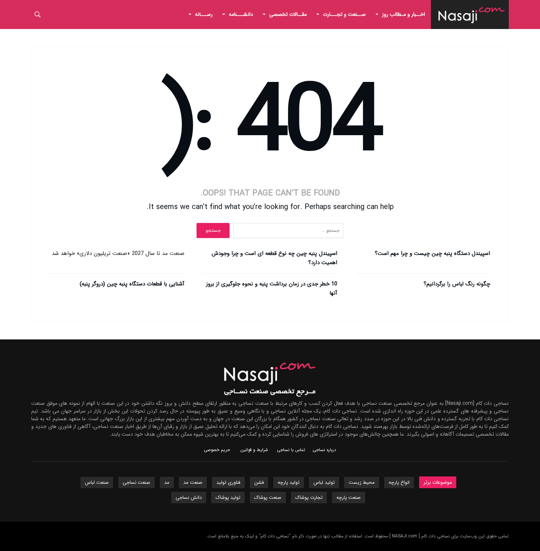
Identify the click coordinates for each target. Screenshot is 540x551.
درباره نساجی (324, 449)
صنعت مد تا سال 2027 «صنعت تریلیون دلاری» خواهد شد (118, 253)
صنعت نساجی (136, 482)
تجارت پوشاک (309, 497)
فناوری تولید (228, 482)
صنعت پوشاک (267, 497)
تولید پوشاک (228, 497)
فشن (259, 482)
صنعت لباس (97, 482)
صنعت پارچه (348, 497)
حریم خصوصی (217, 449)
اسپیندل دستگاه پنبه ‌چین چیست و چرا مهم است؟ (432, 253)
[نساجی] (471, 5)
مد (166, 482)
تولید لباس (324, 482)
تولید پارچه (288, 482)
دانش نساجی (189, 497)
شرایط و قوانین (254, 449)
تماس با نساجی (291, 449)
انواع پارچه (399, 482)
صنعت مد (192, 482)
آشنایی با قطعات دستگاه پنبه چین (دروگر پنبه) (132, 284)
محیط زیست (362, 482)
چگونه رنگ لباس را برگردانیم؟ (457, 284)
